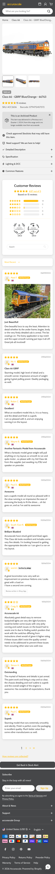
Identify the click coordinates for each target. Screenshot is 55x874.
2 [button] (26, 748)
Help (36, 862)
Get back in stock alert (27, 765)
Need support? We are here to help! (23, 143)
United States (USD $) (17, 829)
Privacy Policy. (8, 799)
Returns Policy (25, 857)
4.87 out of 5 (35, 191)
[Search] (48, 11)
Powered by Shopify (32, 868)
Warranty (6, 862)
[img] (11, 273)
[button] (9, 103)
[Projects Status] (39, 4)
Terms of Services (35, 795)
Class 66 (16, 20)
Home (5, 20)
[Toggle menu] (4, 4)
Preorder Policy (43, 857)
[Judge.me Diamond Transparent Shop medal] (33, 228)
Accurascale (15, 868)
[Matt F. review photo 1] (27, 301)
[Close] (49, 114)
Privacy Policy (8, 857)
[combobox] (27, 11)
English (37, 829)
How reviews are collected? (15, 756)
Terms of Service (22, 862)
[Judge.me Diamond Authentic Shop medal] (19, 228)
